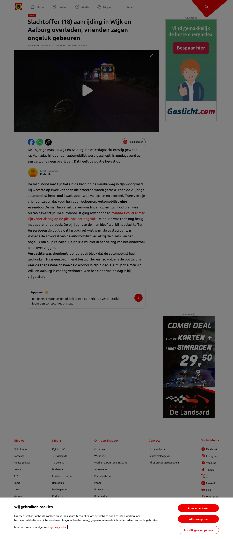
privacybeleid (59, 527)
